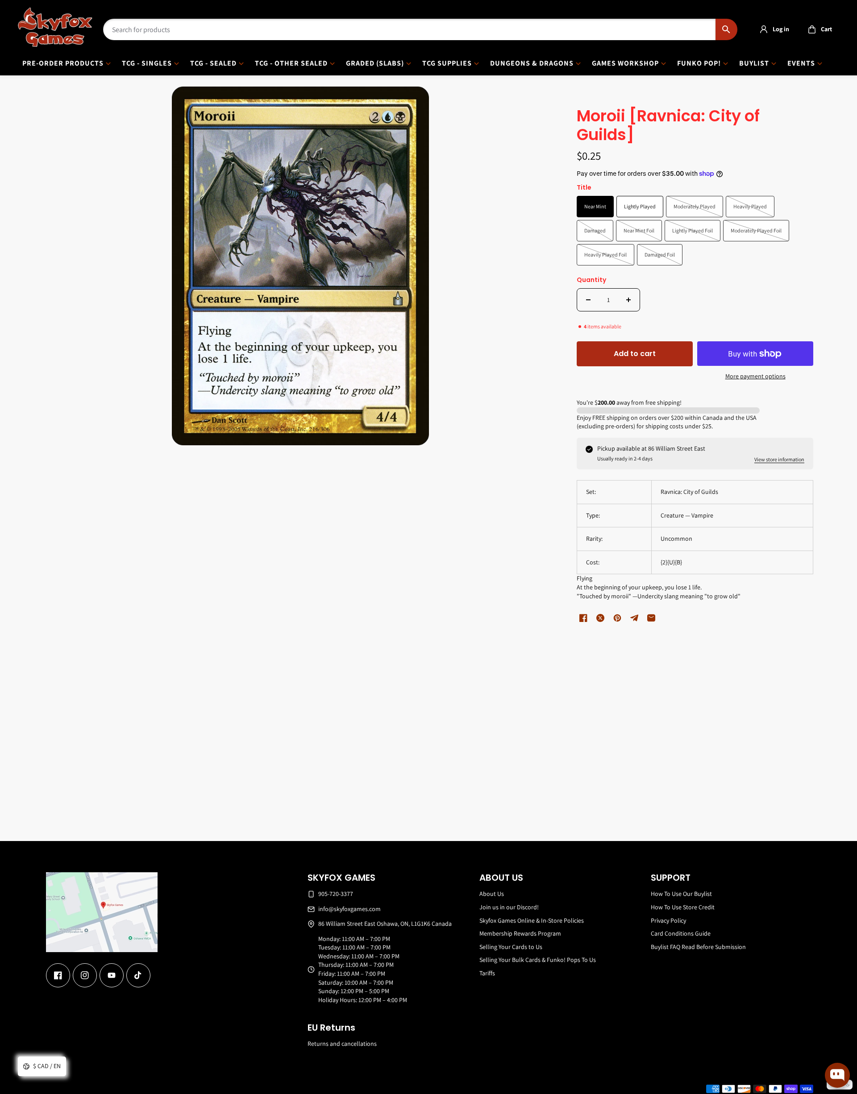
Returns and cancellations (342, 1044)
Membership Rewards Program (520, 933)
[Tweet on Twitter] (600, 618)
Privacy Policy (668, 920)
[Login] (764, 29)
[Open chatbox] (837, 1075)
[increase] (628, 300)
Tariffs (487, 973)
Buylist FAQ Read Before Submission (698, 947)
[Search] (726, 29)
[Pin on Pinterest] (617, 618)
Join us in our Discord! (509, 907)
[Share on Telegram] (634, 618)
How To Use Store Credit (683, 907)
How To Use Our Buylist (681, 894)
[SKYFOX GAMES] (55, 27)
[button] (817, 29)
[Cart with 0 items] (812, 29)
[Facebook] (58, 975)
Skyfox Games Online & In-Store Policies (531, 920)
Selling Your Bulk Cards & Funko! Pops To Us (537, 960)
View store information (779, 459)
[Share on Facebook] (583, 618)
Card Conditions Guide (681, 933)
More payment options (755, 376)
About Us (491, 894)
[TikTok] (138, 975)
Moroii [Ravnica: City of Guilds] (668, 126)
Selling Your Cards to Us (510, 947)
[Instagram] (85, 975)
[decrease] (588, 300)
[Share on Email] (651, 618)
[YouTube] (112, 975)
